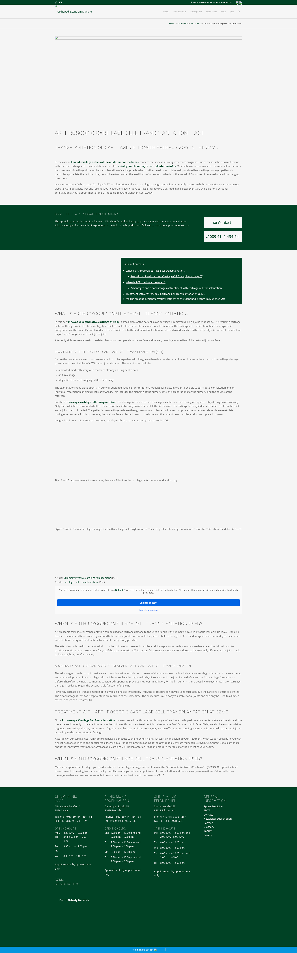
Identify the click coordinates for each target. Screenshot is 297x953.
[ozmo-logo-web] (75, 11)
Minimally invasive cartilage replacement (87, 578)
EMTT (207, 810)
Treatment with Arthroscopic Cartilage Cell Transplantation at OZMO (165, 294)
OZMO (172, 23)
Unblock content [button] (148, 602)
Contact (208, 814)
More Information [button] (148, 610)
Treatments (196, 23)
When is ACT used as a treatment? (146, 282)
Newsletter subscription (218, 818)
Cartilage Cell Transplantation (81, 582)
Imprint (208, 831)
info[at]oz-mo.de (224, 2)
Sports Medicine (213, 806)
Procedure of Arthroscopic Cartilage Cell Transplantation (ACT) (167, 276)
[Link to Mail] (60, 2)
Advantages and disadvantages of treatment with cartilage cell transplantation (176, 288)
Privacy (208, 835)
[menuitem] (166, 11)
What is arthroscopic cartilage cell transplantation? (155, 270)
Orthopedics (183, 23)
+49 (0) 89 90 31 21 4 (174, 816)
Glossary (209, 827)
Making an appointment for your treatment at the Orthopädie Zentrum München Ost (175, 299)
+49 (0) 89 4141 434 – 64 (202, 2)
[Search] (239, 11)
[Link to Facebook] (56, 2)
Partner (208, 823)
